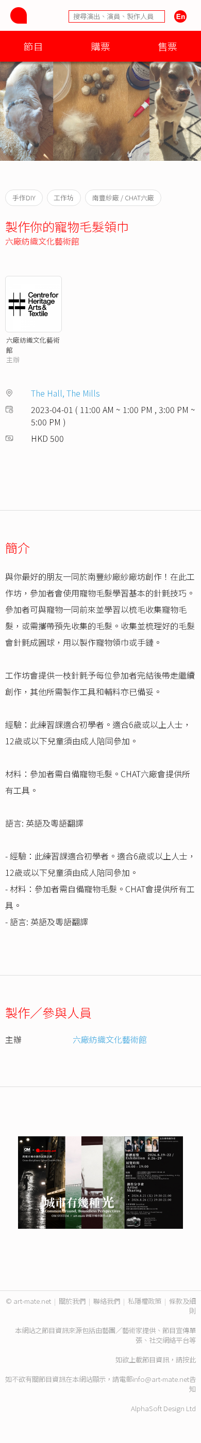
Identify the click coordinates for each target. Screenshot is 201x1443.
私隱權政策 (144, 1301)
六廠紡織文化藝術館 (42, 241)
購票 (100, 46)
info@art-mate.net (160, 1379)
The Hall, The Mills (65, 393)
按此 (189, 1359)
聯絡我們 (106, 1301)
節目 (33, 46)
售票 (167, 46)
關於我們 (72, 1301)
